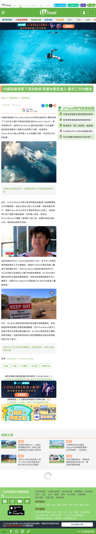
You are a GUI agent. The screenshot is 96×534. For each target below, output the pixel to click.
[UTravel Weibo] (27, 500)
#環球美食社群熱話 (43, 518)
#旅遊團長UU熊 (69, 518)
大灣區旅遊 (85, 512)
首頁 (3, 97)
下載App (93, 5)
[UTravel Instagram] (12, 500)
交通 (69, 456)
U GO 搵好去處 (61, 5)
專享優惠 (60, 497)
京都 (76, 504)
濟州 (87, 504)
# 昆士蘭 (33, 366)
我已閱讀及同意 (77, 524)
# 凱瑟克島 (45, 366)
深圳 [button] (70, 19)
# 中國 (14, 366)
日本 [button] (78, 19)
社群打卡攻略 (74, 5)
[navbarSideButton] (3, 12)
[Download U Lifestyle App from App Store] (16, 507)
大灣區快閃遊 (22, 19)
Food (27, 5)
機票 (69, 441)
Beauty (34, 5)
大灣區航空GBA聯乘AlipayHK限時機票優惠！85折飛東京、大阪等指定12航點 (77, 447)
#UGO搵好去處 (42, 515)
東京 (54, 504)
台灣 (50, 494)
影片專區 (39, 497)
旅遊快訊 (13, 97)
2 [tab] (46, 26)
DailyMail (11, 358)
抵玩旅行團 (36, 19)
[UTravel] (48, 12)
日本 (44, 494)
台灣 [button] (88, 19)
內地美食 (60, 19)
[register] (84, 12)
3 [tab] (50, 26)
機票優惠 (48, 19)
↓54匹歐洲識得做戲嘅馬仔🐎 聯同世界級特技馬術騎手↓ (28, 379)
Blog (41, 5)
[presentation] (95, 20)
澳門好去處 (46, 512)
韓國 (56, 494)
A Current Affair (26, 358)
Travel (20, 5)
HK (15, 5)
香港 (48, 504)
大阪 (37, 504)
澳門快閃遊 (7, 19)
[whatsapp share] (16, 532)
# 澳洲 (5, 366)
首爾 (65, 504)
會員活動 (50, 497)
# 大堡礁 (23, 366)
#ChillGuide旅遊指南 (74, 515)
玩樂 (21, 441)
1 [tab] (42, 26)
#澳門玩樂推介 (56, 515)
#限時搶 (57, 518)
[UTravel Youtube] (19, 500)
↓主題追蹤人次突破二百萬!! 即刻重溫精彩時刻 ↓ (29, 402)
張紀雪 (7, 105)
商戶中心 (83, 5)
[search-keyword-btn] (91, 12)
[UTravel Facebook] (5, 500)
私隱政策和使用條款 (14, 525)
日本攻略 (71, 494)
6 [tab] (46, 29)
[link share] (54, 105)
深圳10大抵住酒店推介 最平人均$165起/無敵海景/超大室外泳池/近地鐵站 (29, 462)
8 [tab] (53, 29)
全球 (63, 494)
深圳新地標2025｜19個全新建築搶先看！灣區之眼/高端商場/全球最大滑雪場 (29, 447)
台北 (43, 504)
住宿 (21, 456)
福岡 (81, 504)
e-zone (47, 5)
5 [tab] (42, 29)
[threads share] (22, 532)
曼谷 (59, 504)
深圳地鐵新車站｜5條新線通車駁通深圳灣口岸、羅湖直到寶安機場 (77, 462)
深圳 (37, 494)
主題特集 (82, 494)
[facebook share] (11, 532)
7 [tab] (50, 29)
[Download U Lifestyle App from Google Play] (16, 512)
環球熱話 (25, 97)
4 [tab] (53, 26)
